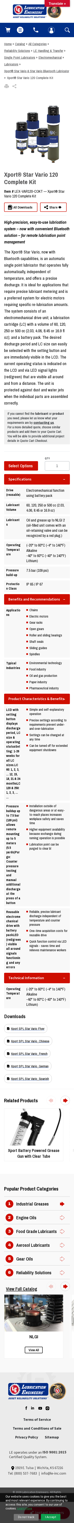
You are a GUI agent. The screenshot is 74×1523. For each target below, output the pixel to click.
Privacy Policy (26, 1437)
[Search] (66, 30)
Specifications (19, 479)
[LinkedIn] (32, 1408)
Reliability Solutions (17, 50)
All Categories (37, 43)
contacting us (44, 422)
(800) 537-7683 (25, 1473)
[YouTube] (40, 1408)
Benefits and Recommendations (34, 599)
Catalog (20, 43)
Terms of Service (37, 1419)
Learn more (24, 1508)
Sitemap (52, 1437)
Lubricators (11, 64)
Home (8, 43)
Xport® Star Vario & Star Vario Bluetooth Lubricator (36, 71)
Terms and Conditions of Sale (37, 1428)
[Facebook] (26, 1408)
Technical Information (26, 978)
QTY (47, 458)
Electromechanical (50, 57)
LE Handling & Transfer (48, 50)
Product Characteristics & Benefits (36, 698)
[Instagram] (48, 1408)
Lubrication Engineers (35, 1492)
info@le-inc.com (53, 1473)
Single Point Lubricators (19, 57)
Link (7, 1111)
